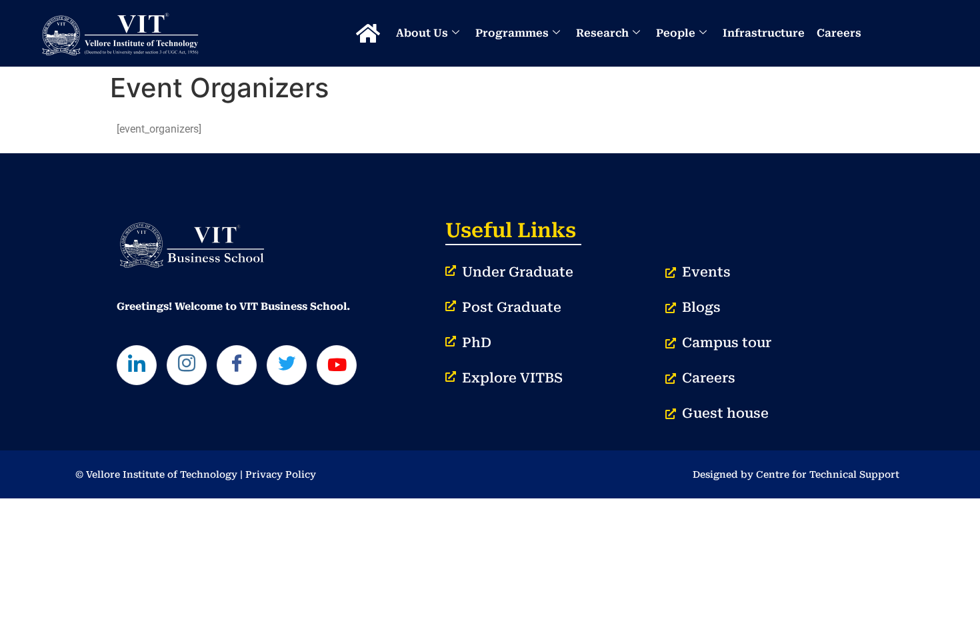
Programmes (512, 33)
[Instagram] (187, 365)
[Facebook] (237, 365)
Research (602, 33)
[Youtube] (337, 365)
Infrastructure (764, 33)
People (675, 33)
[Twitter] (287, 365)
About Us (422, 33)
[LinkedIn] (137, 365)
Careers (839, 33)
